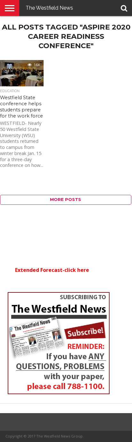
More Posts (65, 199)
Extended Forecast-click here (52, 269)
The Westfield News (49, 8)
